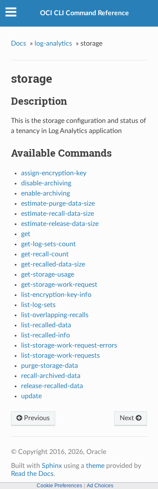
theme (95, 465)
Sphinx (52, 465)
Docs (18, 43)
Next (128, 418)
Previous (36, 418)
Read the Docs (32, 473)
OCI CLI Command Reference (84, 13)
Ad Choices (100, 486)
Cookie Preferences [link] (59, 486)
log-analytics (53, 43)
